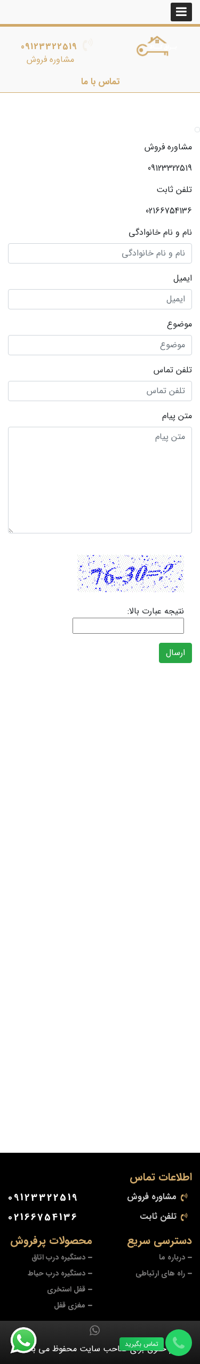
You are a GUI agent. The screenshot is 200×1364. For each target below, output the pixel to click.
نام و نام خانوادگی (160, 232)
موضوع (179, 324)
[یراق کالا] (158, 48)
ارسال (175, 652)
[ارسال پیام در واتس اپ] (30, 1340)
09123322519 (49, 46)
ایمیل (182, 278)
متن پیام (177, 416)
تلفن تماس (173, 370)
